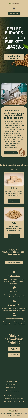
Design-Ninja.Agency (14, 415)
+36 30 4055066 (10, 385)
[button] (14, 8)
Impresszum (18, 413)
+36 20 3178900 (10, 388)
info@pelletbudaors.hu (12, 391)
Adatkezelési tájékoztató (7, 413)
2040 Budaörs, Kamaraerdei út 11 (14, 398)
